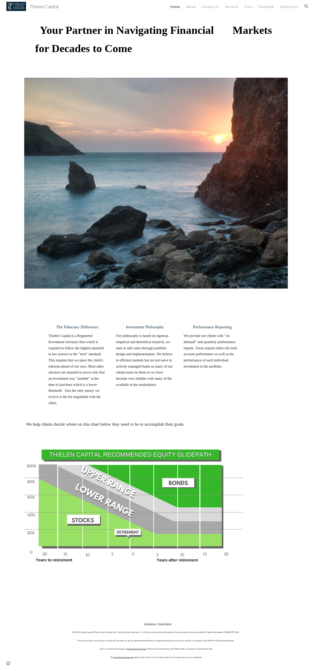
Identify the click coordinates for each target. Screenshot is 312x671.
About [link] (191, 6)
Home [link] (175, 6)
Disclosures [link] (289, 6)
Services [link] (231, 6)
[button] (306, 6)
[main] (156, 39)
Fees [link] (248, 6)
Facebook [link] (266, 6)
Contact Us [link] (210, 6)
